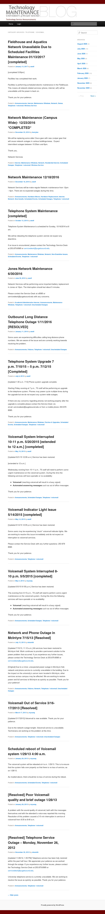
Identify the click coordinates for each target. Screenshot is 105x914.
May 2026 (81, 58)
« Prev (81, 96)
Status (60, 103)
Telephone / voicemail (16, 105)
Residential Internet (52, 163)
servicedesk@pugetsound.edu (36, 248)
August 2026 (82, 44)
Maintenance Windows (42, 103)
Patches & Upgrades (52, 422)
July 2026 (81, 48)
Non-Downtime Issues (60, 254)
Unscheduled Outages (40, 305)
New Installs (19, 199)
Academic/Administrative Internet (27, 302)
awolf (32, 66)
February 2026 (82, 73)
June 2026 (81, 53)
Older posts (13, 895)
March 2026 (81, 68)
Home (11, 24)
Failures (31, 349)
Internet (30, 103)
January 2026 (82, 78)
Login (19, 24)
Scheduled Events (31, 199)
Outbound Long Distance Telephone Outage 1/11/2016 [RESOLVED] (30, 321)
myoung (29, 581)
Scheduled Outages (45, 199)
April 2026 (81, 63)
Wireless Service (30, 105)
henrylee (35, 132)
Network (54, 103)
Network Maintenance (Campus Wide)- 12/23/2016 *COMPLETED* (32, 122)
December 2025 (83, 83)
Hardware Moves (34, 196)
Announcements (21, 103)
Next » (93, 96)
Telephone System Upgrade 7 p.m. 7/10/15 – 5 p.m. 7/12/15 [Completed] (31, 366)
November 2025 (83, 88)
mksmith (30, 642)
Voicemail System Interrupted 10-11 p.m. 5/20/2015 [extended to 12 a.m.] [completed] (32, 441)
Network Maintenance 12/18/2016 (33, 177)
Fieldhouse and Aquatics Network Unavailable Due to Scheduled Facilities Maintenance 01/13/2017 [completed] (29, 51)
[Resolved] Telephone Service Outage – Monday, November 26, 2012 (33, 842)
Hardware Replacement (49, 196)
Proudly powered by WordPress (52, 905)
